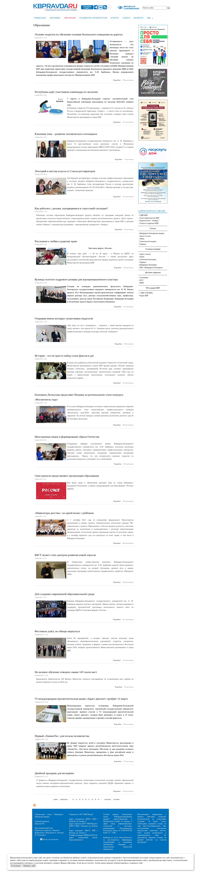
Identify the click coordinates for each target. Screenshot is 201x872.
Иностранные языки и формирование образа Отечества (67, 436)
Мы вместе (138, 18)
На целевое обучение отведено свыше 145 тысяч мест (66, 672)
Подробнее (117, 80)
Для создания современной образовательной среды (64, 593)
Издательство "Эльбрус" (149, 221)
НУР (141, 280)
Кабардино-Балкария (148, 265)
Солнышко (143, 278)
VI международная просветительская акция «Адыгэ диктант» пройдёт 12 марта (81, 698)
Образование (70, 18)
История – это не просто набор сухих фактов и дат (64, 355)
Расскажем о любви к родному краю (56, 241)
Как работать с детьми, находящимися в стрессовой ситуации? (71, 208)
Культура (115, 18)
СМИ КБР (143, 215)
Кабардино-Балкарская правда (151, 233)
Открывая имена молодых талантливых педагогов (64, 318)
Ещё (148, 18)
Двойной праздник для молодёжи (54, 773)
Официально (40, 18)
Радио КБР (143, 296)
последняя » (116, 799)
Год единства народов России (93, 18)
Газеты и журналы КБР (149, 223)
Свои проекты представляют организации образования (67, 475)
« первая (55, 799)
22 (73, 799)
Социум (126, 18)
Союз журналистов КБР (149, 218)
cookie (83, 858)
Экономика (54, 18)
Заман (141, 239)
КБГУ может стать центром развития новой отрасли (65, 554)
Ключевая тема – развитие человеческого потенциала (66, 133)
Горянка (142, 244)
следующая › (107, 799)
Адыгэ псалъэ (145, 236)
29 (95, 799)
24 (79, 799)
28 (92, 799)
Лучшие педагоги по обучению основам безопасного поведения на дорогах (79, 34)
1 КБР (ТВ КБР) (146, 293)
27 (89, 799)
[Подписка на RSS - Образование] (34, 804)
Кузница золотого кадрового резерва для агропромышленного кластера (76, 279)
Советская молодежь (147, 241)
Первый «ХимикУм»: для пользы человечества (62, 735)
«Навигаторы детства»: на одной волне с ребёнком (64, 512)
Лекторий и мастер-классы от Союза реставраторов (65, 171)
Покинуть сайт (29, 866)
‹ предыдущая (63, 799)
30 (98, 799)
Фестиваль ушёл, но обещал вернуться (57, 631)
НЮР (141, 283)
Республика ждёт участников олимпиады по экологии (66, 91)
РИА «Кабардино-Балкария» (151, 268)
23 (76, 799)
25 (82, 799)
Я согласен (16, 866)
